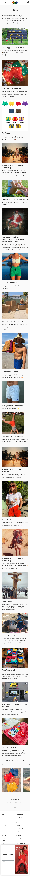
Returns (4, 820)
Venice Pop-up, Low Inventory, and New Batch (15, 705)
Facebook (12, 766)
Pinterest (27, 764)
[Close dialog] (27, 846)
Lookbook (18, 825)
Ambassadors (19, 828)
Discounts (4, 822)
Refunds (18, 840)
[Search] (5, 2)
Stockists (18, 820)
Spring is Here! (7, 519)
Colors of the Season (10, 371)
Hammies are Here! (9, 747)
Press (17, 831)
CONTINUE (8, 864)
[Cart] (27, 2)
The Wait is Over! (8, 670)
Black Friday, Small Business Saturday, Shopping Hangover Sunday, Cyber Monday (13, 239)
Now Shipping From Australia (13, 48)
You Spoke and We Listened (12, 406)
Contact (4, 825)
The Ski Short (7, 601)
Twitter (18, 766)
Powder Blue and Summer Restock (15, 200)
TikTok (22, 764)
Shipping (18, 838)
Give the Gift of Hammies (11, 88)
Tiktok (3, 840)
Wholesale (19, 822)
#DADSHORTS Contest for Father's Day (12, 166)
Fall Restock (6, 133)
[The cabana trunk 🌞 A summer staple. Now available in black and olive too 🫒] (11, 780)
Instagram (17, 764)
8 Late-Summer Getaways (12, 16)
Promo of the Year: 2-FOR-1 (12, 321)
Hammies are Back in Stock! (12, 437)
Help (3, 817)
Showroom (19, 817)
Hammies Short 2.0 (9, 282)
